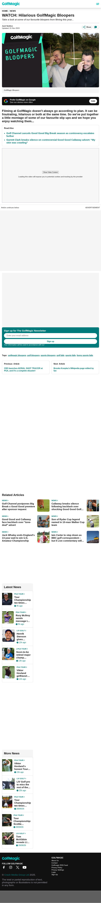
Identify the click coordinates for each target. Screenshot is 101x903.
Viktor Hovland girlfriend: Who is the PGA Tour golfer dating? (23, 673)
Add (93, 101)
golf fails (60, 355)
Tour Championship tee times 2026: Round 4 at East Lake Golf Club (22, 600)
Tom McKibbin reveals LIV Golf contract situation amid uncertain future (23, 839)
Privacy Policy (50, 345)
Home (5, 11)
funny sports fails (85, 355)
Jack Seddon (7, 26)
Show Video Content (50, 172)
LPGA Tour (21, 649)
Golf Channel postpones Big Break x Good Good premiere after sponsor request (18, 506)
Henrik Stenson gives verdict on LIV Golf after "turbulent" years (23, 636)
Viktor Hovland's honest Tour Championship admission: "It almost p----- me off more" (22, 766)
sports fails (70, 355)
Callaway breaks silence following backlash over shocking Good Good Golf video (66, 506)
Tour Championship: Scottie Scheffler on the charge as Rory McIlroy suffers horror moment (22, 821)
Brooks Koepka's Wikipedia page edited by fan (74, 369)
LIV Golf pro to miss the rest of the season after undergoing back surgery (24, 784)
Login (53, 872)
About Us (55, 860)
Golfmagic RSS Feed (59, 865)
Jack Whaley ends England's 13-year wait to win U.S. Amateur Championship (18, 538)
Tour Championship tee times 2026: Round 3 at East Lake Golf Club (22, 803)
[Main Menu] (97, 4)
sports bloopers (48, 355)
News (13, 11)
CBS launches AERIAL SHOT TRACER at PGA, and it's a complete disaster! (23, 369)
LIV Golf (21, 631)
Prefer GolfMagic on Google (23, 100)
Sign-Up (54, 874)
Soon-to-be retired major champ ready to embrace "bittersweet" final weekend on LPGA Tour (23, 655)
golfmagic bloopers (17, 355)
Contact (54, 863)
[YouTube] (25, 868)
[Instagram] (11, 868)
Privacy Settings (57, 870)
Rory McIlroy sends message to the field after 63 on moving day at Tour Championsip (23, 618)
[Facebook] (4, 868)
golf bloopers (33, 355)
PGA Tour (18, 594)
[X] (18, 868)
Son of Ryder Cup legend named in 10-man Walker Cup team (67, 522)
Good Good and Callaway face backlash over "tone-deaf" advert (16, 522)
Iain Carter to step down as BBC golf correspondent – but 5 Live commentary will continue (66, 538)
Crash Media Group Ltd (16, 875)
